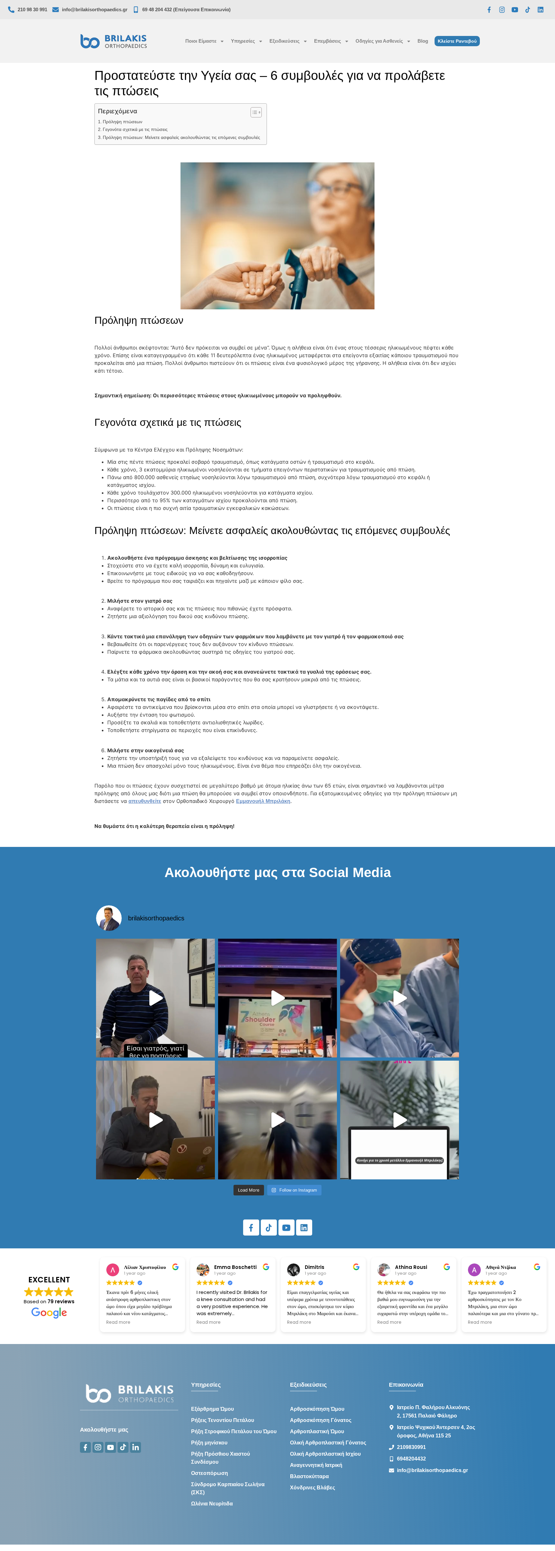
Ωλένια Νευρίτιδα (212, 1503)
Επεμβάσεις (327, 41)
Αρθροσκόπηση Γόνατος (320, 1420)
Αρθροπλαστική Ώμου (317, 1431)
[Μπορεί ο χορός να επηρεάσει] (277, 1120)
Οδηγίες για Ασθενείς (379, 41)
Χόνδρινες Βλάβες (312, 1487)
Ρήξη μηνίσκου (209, 1442)
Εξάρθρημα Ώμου (212, 1409)
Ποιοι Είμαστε (200, 41)
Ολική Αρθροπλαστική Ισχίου (325, 1454)
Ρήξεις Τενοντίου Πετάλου (222, 1420)
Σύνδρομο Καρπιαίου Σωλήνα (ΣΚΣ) (228, 1488)
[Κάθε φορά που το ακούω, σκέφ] (155, 998)
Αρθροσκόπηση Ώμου (317, 1409)
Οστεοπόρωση (209, 1473)
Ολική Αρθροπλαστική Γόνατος (328, 1442)
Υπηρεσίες (243, 41)
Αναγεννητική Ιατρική (316, 1465)
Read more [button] (118, 1322)
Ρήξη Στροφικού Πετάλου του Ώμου (234, 1431)
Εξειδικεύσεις (284, 41)
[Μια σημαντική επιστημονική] (399, 998)
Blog (423, 41)
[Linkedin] (540, 9)
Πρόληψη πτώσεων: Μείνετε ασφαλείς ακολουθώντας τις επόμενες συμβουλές (181, 137)
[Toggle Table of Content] (253, 112)
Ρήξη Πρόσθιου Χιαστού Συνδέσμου (220, 1458)
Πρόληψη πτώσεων (122, 121)
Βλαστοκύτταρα (309, 1476)
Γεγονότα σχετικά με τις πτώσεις (135, 129)
